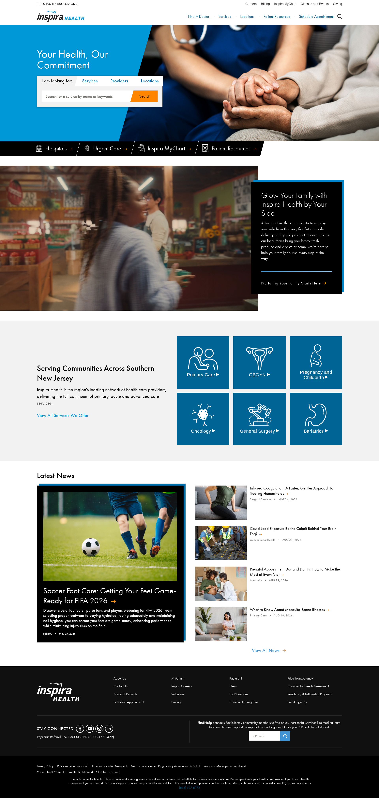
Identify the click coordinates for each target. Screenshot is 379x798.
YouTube (90, 729)
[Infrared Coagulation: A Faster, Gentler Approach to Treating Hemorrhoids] (221, 503)
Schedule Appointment (316, 16)
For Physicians (238, 694)
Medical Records (125, 694)
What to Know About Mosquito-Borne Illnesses (287, 609)
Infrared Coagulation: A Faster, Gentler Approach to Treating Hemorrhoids (291, 491)
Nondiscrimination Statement (109, 766)
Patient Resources (277, 16)
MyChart (177, 678)
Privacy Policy (45, 766)
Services (224, 16)
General (259, 431)
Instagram (99, 729)
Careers (251, 4)
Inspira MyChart (285, 4)
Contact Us (121, 686)
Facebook (80, 729)
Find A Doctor (198, 16)
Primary (203, 374)
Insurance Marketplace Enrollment (225, 766)
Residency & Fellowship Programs (309, 694)
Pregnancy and (316, 375)
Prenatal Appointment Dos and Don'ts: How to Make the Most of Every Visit (295, 572)
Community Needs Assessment (308, 686)
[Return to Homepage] (61, 16)
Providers (119, 81)
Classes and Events (315, 4)
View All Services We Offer (63, 415)
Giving (337, 4)
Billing (265, 4)
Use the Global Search (339, 16)
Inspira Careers (181, 686)
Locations (247, 16)
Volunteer (177, 694)
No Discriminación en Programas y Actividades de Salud (165, 766)
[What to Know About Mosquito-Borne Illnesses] (221, 624)
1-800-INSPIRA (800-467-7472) (57, 4)
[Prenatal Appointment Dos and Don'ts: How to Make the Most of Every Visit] (221, 584)
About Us (120, 678)
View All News (266, 650)
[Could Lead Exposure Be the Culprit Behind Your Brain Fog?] (221, 543)
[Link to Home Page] (75, 692)
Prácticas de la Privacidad (72, 766)
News (233, 686)
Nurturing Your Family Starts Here (291, 283)
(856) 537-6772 (189, 788)
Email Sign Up (297, 702)
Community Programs (243, 702)
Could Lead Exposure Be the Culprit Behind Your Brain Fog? (293, 531)
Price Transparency (300, 678)
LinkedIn (109, 729)
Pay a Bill (235, 678)
